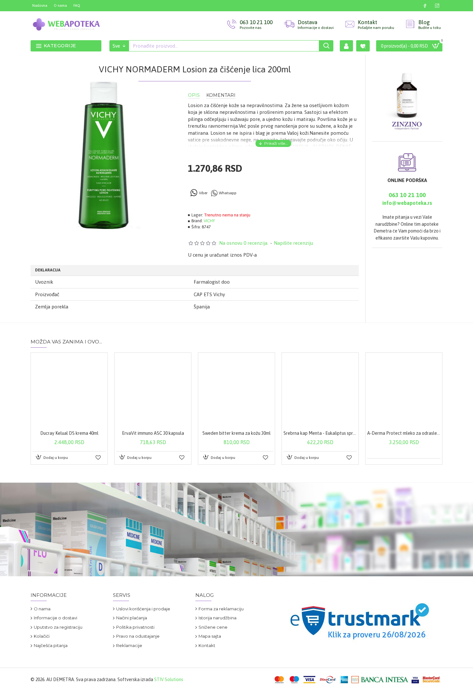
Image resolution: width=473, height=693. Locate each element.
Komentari (221, 95)
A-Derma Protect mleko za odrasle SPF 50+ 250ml (404, 433)
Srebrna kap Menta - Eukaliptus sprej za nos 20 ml (320, 433)
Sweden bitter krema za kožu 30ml (236, 433)
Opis (194, 95)
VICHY (209, 220)
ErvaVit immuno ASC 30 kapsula (153, 433)
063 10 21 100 (407, 194)
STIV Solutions (168, 679)
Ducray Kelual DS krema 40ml (69, 433)
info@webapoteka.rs (407, 203)
